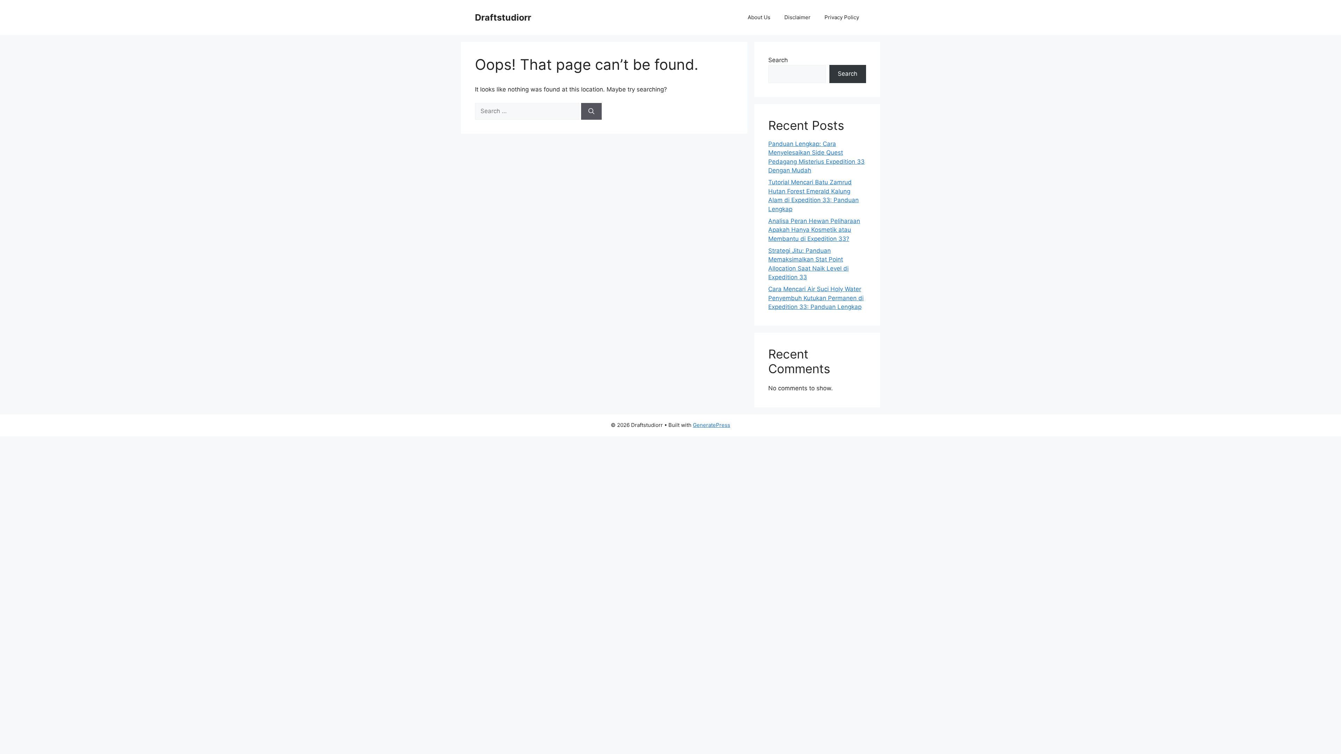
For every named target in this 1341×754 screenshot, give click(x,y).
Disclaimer (797, 17)
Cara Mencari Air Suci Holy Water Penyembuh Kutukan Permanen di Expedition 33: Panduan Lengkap (816, 298)
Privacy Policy (842, 17)
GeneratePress (711, 425)
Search (778, 60)
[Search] (591, 111)
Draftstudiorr (503, 17)
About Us (759, 17)
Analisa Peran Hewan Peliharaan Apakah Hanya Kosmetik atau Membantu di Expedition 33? (814, 229)
